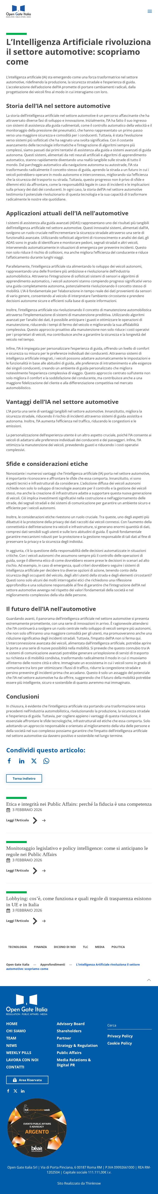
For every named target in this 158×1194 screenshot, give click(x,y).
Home (11, 1023)
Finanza (40, 947)
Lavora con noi (22, 1059)
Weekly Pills (18, 1052)
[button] (150, 11)
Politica (118, 947)
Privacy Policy (120, 1036)
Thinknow (93, 1183)
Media (100, 947)
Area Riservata (30, 1080)
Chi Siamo (16, 1030)
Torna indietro (24, 778)
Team (11, 1038)
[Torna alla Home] (18, 11)
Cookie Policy (119, 1043)
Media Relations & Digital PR (74, 1062)
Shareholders (69, 1030)
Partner (64, 1038)
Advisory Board (71, 1023)
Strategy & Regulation (77, 1045)
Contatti (15, 1067)
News (11, 1045)
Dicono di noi (65, 947)
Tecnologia (17, 947)
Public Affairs (69, 1052)
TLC (85, 947)
